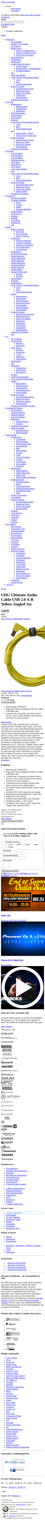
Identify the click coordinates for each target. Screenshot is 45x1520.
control (9, 1400)
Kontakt (9, 1202)
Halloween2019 (12, 1438)
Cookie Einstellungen (14, 1204)
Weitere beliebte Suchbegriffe (17, 1447)
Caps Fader (10, 1440)
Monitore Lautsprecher (15, 1387)
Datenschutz (11, 1195)
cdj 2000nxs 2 (11, 1380)
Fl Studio (9, 1369)
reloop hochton (12, 1398)
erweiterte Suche (12, 1180)
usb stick (9, 1394)
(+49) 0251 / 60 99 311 (16, 1487)
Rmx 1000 (10, 1414)
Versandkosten (26, 695)
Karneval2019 (11, 1418)
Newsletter (10, 1226)
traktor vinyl (11, 1405)
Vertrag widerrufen (14, 1213)
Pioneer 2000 (11, 1434)
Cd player (10, 1407)
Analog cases (11, 1364)
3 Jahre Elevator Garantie (16, 1184)
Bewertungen (6, 819)
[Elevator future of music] (30, 15)
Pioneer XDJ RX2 (13, 1425)
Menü (3, 35)
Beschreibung (6, 722)
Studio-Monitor (12, 1389)
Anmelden (15, 11)
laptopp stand (11, 1396)
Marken (9, 1222)
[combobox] (12, 22)
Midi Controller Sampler (15, 1378)
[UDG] (5, 612)
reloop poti (10, 1362)
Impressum (10, 1200)
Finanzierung (11, 1241)
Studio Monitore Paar (14, 1429)
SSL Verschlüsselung (14, 1193)
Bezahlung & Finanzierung (16, 1171)
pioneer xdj (10, 1409)
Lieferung (10, 1173)
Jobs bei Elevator (13, 1177)
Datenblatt (5, 760)
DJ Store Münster (13, 1217)
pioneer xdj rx (11, 1436)
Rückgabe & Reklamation (16, 1175)
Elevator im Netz (12, 1228)
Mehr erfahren (6, 1027)
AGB (8, 1197)
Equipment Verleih (13, 1219)
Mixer (8, 1391)
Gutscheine (10, 1224)
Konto (3, 589)
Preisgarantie (11, 1215)
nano (8, 1411)
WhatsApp (16, 1496)
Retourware (10, 1239)
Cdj (7, 1420)
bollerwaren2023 (12, 1445)
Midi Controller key (14, 1367)
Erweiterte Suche (7, 24)
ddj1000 (9, 1443)
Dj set (8, 1360)
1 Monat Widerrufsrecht (15, 1188)
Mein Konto (16, 8)
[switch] (5, 1516)
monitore (9, 1385)
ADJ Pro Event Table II (15, 1376)
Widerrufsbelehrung (14, 1191)
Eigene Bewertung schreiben (12, 821)
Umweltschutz (11, 1182)
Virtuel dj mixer (12, 1373)
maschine (9, 1423)
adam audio (10, 1402)
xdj (7, 1427)
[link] (8, 6)
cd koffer (9, 1382)
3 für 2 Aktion (11, 1358)
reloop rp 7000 (12, 1371)
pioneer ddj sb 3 (12, 1432)
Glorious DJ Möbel (13, 1416)
